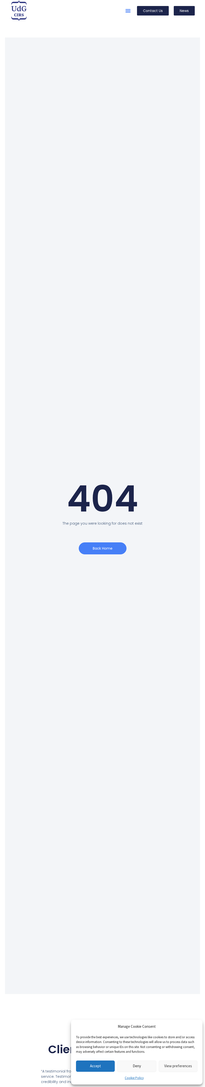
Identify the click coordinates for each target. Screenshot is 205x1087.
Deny (137, 1066)
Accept (95, 1066)
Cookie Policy (134, 1078)
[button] (128, 11)
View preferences (178, 1066)
